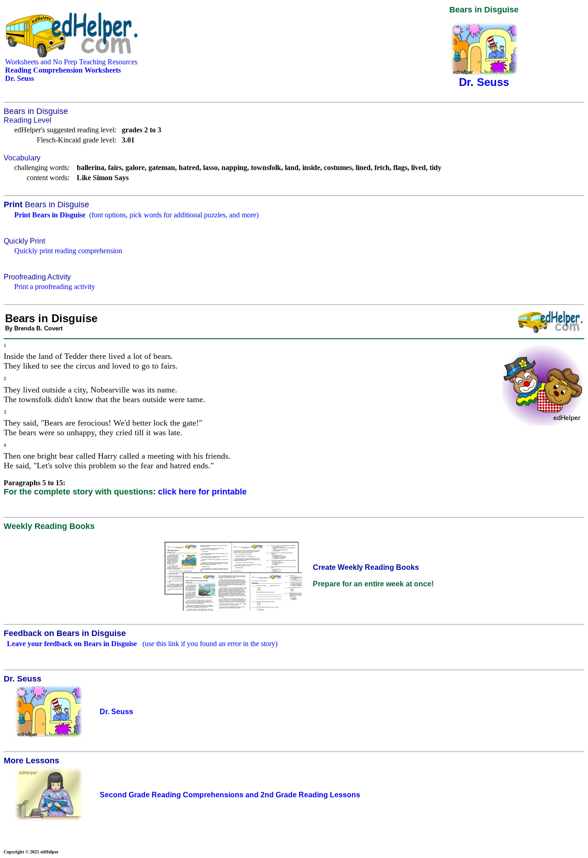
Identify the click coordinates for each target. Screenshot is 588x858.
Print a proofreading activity (54, 286)
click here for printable (202, 491)
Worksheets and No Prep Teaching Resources (71, 62)
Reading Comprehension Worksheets (63, 70)
